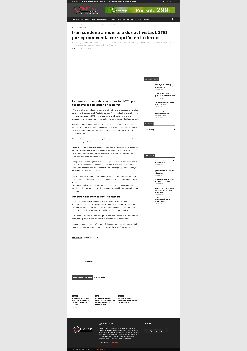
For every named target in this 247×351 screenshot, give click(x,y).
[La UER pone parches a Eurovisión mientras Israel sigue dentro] (148, 95)
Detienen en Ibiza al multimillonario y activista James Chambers (128, 301)
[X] (167, 1)
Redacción (77, 48)
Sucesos (138, 19)
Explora (76, 19)
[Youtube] (170, 1)
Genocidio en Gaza (131, 1)
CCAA (93, 19)
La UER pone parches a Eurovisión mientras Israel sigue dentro (165, 95)
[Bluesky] (173, 1)
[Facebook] (160, 1)
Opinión (130, 19)
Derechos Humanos (88, 237)
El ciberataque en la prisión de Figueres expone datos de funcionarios (164, 171)
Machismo (103, 1)
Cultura (112, 19)
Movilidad (121, 19)
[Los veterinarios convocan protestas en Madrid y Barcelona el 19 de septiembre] (148, 114)
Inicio (73, 25)
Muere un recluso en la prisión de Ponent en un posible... (164, 180)
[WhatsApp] (83, 53)
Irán (88, 25)
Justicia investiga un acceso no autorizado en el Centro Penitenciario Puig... (164, 199)
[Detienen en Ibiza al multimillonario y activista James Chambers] (128, 290)
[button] (172, 19)
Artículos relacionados (82, 278)
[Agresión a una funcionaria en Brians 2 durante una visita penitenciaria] (148, 191)
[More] (92, 53)
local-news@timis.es (112, 342)
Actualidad (85, 19)
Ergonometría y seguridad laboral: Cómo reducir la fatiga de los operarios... (164, 85)
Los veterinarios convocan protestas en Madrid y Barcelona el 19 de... (163, 113)
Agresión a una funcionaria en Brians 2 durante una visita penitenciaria (164, 190)
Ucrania (121, 1)
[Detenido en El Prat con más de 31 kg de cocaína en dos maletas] (148, 163)
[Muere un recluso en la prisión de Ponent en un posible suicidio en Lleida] (148, 182)
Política (146, 19)
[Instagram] (164, 1)
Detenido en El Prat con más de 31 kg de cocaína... (164, 162)
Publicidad (103, 349)
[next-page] (76, 308)
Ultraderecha (112, 1)
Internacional (93, 1)
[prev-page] (73, 308)
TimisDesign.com (94, 349)
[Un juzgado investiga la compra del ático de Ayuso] (148, 105)
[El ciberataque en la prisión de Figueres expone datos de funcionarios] (148, 172)
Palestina (75, 1)
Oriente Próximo (81, 25)
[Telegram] (87, 53)
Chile (97, 296)
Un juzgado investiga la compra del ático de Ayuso (164, 103)
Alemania (75, 296)
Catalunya (83, 1)
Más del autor (99, 278)
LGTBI (96, 237)
